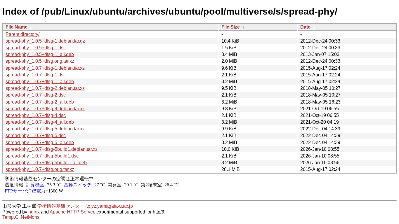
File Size (230, 26)
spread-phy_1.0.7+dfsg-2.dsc (36, 94)
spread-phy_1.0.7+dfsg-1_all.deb (40, 81)
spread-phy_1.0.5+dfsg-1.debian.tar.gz (45, 40)
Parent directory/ (22, 34)
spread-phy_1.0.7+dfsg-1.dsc (36, 74)
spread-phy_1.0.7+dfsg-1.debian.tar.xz (45, 68)
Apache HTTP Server (72, 211)
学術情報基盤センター (60, 206)
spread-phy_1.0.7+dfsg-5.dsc (36, 135)
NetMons (30, 217)
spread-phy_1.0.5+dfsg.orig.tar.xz (40, 61)
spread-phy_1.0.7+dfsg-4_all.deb (40, 122)
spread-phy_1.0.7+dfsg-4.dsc (36, 115)
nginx (34, 211)
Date (305, 26)
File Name (16, 26)
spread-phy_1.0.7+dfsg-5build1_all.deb (46, 162)
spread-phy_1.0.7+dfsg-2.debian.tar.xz (45, 88)
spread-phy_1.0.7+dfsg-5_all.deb (40, 142)
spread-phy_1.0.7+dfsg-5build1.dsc (42, 155)
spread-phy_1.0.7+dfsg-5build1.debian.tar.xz (52, 149)
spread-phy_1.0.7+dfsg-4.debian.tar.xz (45, 108)
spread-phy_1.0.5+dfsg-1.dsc (36, 47)
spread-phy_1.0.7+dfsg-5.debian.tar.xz (45, 128)
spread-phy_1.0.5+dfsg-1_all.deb (40, 54)
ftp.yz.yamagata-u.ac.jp (109, 206)
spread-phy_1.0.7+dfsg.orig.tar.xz (40, 169)
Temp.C (10, 217)
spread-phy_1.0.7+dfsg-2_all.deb (40, 101)
